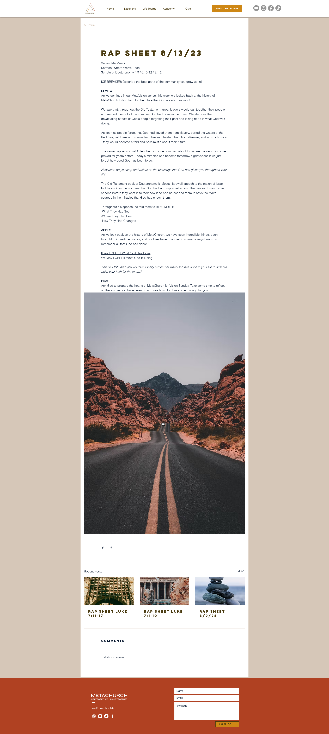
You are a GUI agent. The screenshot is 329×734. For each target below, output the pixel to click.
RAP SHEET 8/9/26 (212, 613)
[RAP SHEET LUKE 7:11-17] (109, 591)
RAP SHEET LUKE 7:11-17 (107, 613)
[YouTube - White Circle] (100, 716)
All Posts (89, 25)
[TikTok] (278, 8)
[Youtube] (256, 8)
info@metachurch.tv (103, 708)
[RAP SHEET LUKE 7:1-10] (164, 591)
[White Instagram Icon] (94, 716)
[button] (130, 8)
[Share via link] (111, 547)
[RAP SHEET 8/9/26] (220, 591)
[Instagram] (263, 8)
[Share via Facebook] (102, 547)
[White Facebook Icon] (112, 716)
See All (241, 570)
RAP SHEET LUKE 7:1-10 (163, 613)
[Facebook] (271, 8)
